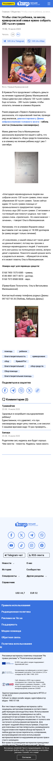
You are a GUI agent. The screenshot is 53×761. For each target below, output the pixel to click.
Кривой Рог (21, 361)
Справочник (8, 582)
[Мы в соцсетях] (11, 535)
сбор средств (37, 366)
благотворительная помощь (18, 376)
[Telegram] (13, 390)
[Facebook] (5, 390)
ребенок (23, 351)
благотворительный (14, 366)
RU (18, 34)
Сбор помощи (10, 371)
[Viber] (21, 390)
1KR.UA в (15, 41)
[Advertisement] (26, 484)
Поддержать (8, 4)
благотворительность (15, 356)
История (6, 569)
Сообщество (33, 569)
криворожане (38, 356)
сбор (6, 361)
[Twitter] (29, 390)
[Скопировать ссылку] (37, 390)
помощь (8, 351)
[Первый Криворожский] (28, 4)
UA (13, 34)
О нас (29, 563)
